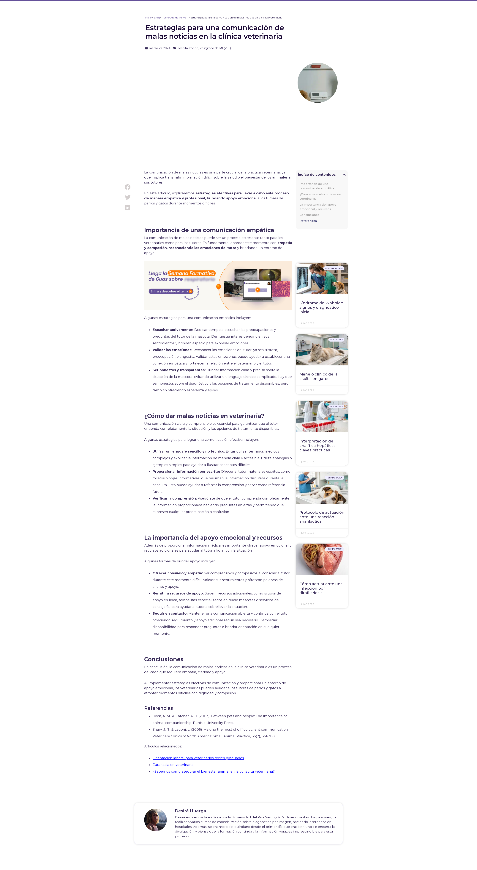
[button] (128, 187)
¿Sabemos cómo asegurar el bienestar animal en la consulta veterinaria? (214, 771)
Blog (157, 17)
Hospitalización (187, 48)
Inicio (148, 17)
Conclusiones (309, 215)
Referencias (308, 221)
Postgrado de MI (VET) (175, 17)
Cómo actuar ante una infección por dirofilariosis (321, 588)
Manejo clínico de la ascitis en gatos (318, 376)
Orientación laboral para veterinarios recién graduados (198, 758)
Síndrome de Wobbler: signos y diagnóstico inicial (321, 307)
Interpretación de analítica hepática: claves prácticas (317, 445)
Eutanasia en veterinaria (173, 765)
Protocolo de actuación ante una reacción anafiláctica (321, 517)
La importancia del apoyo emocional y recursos (318, 207)
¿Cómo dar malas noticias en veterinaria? (320, 196)
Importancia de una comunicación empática (317, 186)
